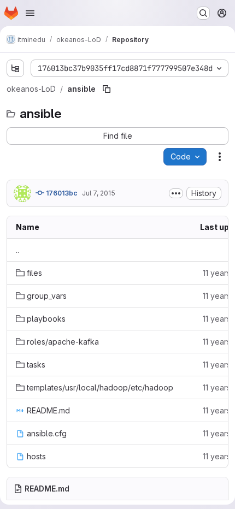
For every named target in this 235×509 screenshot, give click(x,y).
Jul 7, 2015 (98, 193)
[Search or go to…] (203, 13)
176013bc (61, 193)
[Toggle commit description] (176, 193)
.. (17, 249)
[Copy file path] (106, 89)
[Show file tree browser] (15, 68)
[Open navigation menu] (30, 13)
